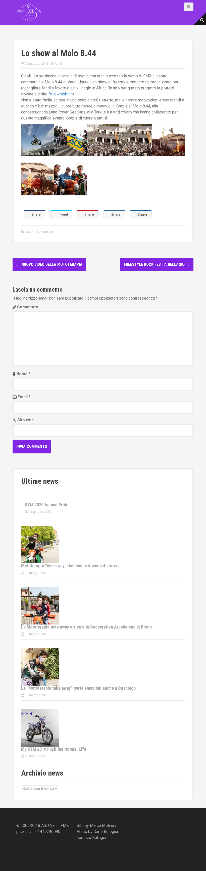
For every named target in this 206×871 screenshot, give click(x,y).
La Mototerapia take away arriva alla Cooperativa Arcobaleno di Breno (86, 627)
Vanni (58, 63)
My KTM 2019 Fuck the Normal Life (53, 749)
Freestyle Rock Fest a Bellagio (157, 264)
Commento (27, 307)
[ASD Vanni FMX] (28, 12)
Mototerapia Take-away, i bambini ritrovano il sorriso (70, 565)
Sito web (25, 420)
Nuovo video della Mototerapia (49, 264)
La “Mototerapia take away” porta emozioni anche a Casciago (78, 688)
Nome (23, 373)
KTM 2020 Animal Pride (46, 504)
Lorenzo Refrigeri (92, 837)
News (29, 232)
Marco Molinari (103, 825)
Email (24, 397)
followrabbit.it (60, 94)
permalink (46, 232)
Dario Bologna (105, 831)
